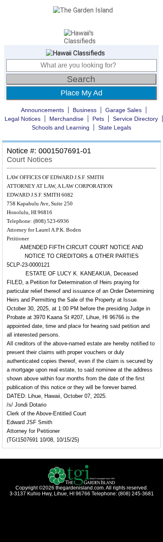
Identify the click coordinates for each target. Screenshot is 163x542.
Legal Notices (23, 118)
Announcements (42, 110)
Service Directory (135, 118)
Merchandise (66, 118)
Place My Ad (81, 93)
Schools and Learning (60, 127)
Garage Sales (123, 110)
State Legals (114, 127)
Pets (98, 118)
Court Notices (29, 159)
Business (85, 110)
